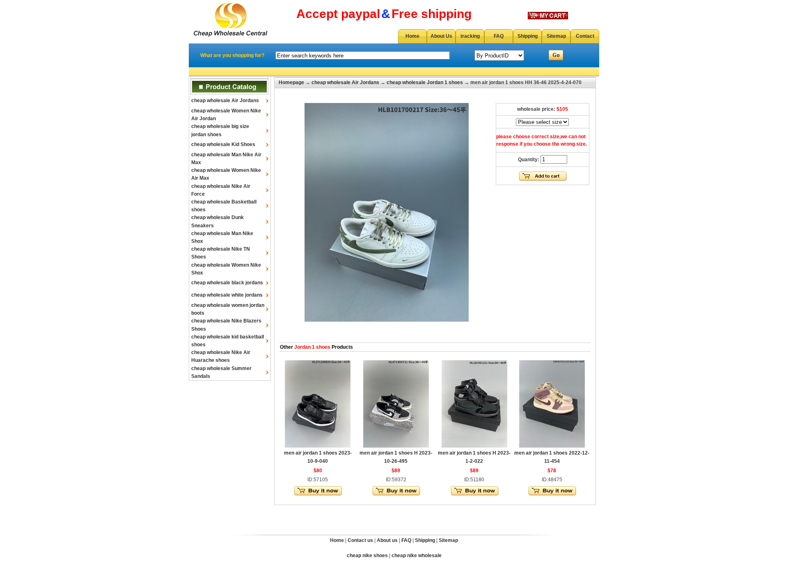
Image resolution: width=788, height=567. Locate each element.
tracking (470, 36)
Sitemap (556, 36)
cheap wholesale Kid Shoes (223, 144)
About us (387, 540)
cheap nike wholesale (417, 555)
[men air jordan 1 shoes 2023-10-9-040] (317, 446)
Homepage (291, 82)
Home (412, 36)
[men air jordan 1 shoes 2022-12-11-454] (552, 446)
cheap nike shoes (367, 555)
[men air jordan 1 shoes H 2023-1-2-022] (474, 446)
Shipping (528, 36)
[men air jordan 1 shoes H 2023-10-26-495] (396, 446)
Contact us (360, 540)
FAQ (499, 36)
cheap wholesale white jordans (227, 295)
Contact (585, 36)
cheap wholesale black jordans (227, 283)
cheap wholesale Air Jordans (225, 100)
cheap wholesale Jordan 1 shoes (425, 82)
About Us (441, 36)
